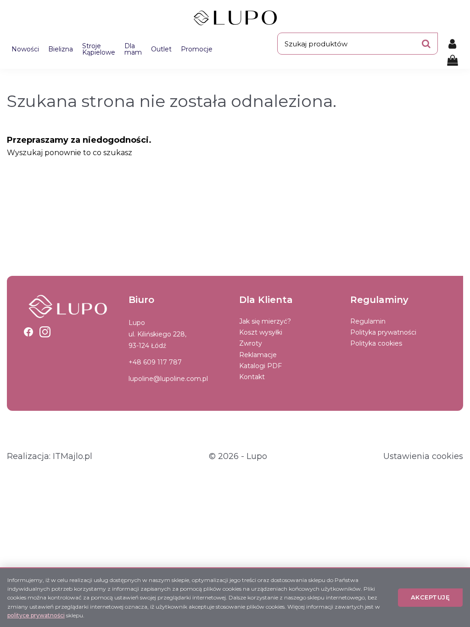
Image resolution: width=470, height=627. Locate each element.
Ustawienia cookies (423, 456)
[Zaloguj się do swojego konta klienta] (452, 43)
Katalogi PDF (260, 366)
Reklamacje (258, 355)
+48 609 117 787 (155, 362)
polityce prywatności (36, 615)
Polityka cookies (376, 343)
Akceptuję (430, 597)
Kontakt (252, 377)
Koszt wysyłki (260, 332)
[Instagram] (44, 331)
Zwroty (250, 343)
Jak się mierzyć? (265, 321)
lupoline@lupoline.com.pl (168, 379)
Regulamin (368, 321)
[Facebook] (28, 331)
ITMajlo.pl (72, 456)
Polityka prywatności (383, 332)
